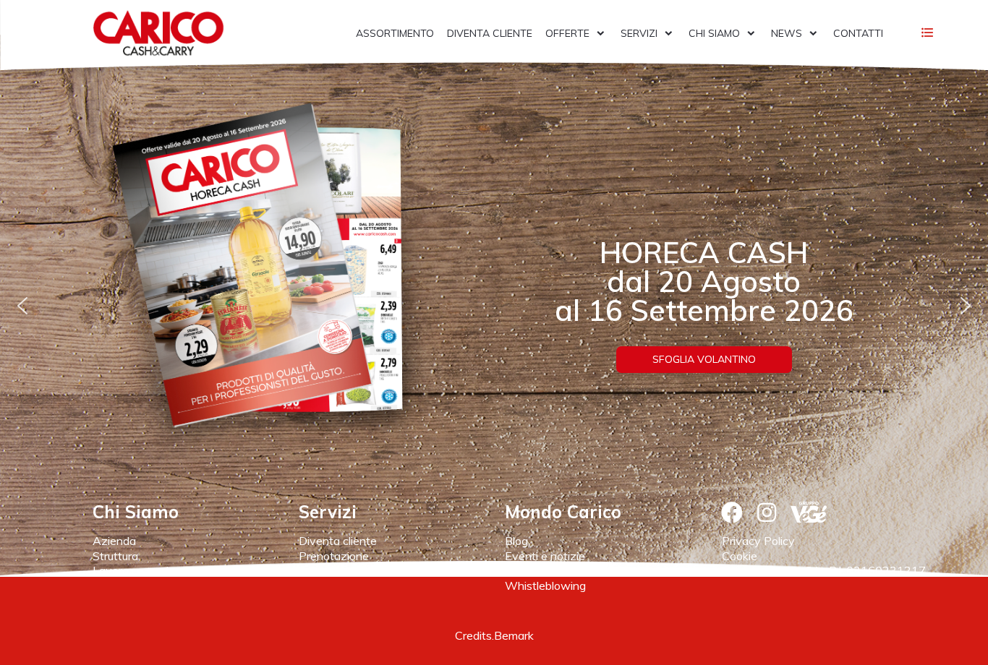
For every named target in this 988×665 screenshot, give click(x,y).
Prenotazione (334, 556)
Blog (516, 540)
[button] (22, 305)
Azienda (114, 540)
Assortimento (334, 570)
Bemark (514, 635)
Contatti (526, 570)
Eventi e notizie (545, 556)
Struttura (115, 556)
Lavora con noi (131, 570)
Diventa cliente (338, 540)
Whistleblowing (545, 585)
